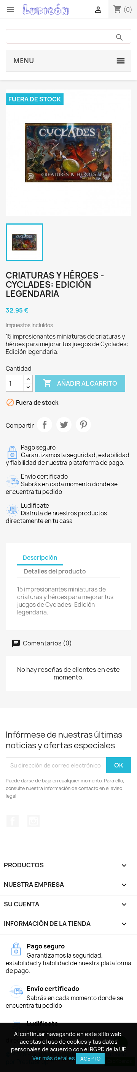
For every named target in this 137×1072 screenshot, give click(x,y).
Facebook (12, 821)
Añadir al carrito (80, 383)
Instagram (33, 821)
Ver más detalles (53, 1058)
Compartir (44, 424)
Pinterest (83, 424)
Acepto (90, 1058)
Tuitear (64, 424)
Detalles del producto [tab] (55, 571)
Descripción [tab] (40, 558)
